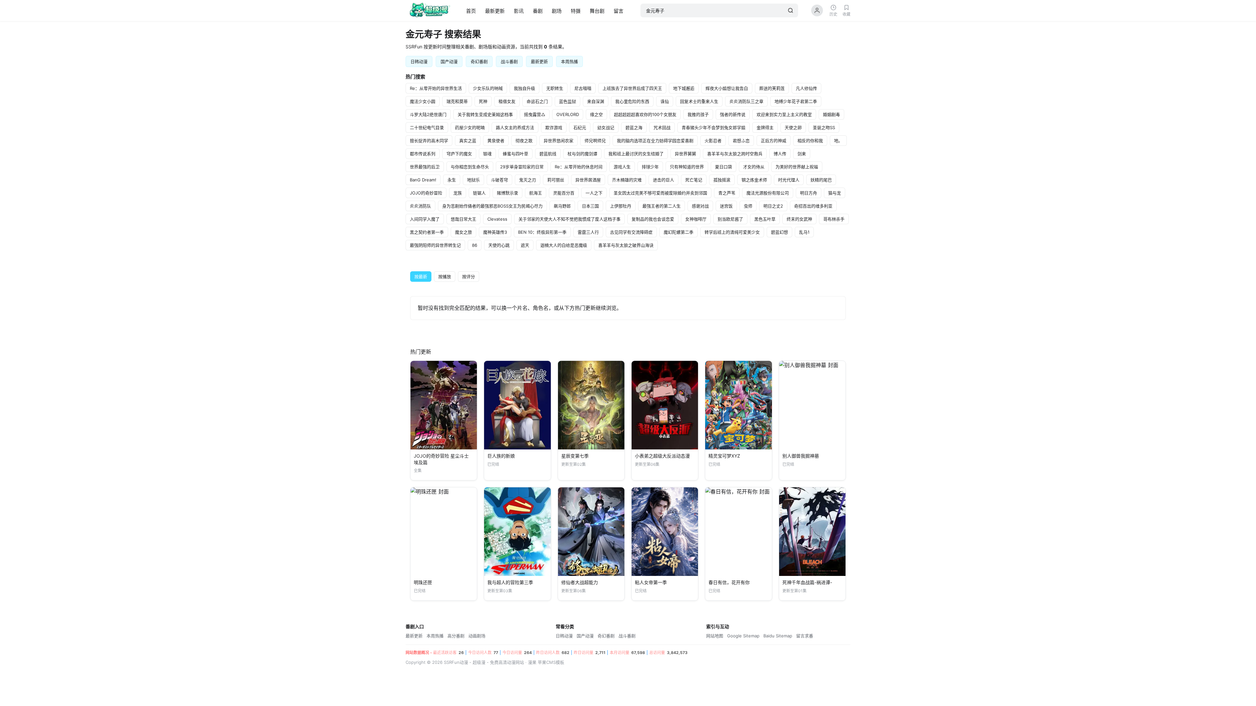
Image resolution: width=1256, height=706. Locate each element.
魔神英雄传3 (495, 232)
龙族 (457, 192)
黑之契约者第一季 (427, 232)
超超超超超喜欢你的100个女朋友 (645, 114)
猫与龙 (834, 192)
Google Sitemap (743, 635)
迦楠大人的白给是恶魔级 (563, 245)
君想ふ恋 (741, 140)
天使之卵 (793, 127)
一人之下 (593, 192)
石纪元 (579, 127)
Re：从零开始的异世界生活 (436, 88)
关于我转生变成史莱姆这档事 (485, 114)
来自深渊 (595, 101)
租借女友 (506, 101)
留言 (618, 11)
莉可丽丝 (555, 179)
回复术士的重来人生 (699, 101)
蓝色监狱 (567, 101)
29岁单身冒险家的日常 (522, 166)
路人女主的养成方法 (515, 127)
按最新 (420, 276)
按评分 (468, 276)
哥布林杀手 (834, 219)
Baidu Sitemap (777, 635)
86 (474, 245)
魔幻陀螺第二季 (678, 232)
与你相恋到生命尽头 (470, 166)
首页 (471, 11)
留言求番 (804, 635)
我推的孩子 (698, 114)
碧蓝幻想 (779, 232)
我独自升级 (524, 88)
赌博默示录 (507, 192)
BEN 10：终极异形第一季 (542, 232)
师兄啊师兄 (595, 140)
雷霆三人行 (588, 232)
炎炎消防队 (420, 206)
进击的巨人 (663, 179)
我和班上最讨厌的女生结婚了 (636, 153)
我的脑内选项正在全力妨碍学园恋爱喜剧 (655, 140)
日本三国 (590, 206)
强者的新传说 (732, 114)
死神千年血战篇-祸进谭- (807, 582)
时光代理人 (788, 179)
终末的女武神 (799, 219)
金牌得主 (765, 127)
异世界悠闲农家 (558, 140)
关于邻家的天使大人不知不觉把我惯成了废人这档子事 (569, 219)
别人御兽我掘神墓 (800, 456)
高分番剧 (455, 635)
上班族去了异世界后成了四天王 (632, 88)
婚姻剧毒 (831, 114)
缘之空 (596, 114)
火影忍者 (713, 140)
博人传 (780, 153)
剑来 (801, 153)
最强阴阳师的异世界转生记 (435, 245)
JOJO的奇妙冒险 (426, 192)
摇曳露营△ (534, 114)
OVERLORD (567, 114)
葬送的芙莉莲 (772, 88)
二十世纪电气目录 (427, 127)
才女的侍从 (753, 166)
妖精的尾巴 (821, 179)
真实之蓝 (467, 140)
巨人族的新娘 (501, 456)
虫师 (748, 206)
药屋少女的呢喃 (470, 127)
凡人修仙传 (806, 88)
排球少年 (650, 166)
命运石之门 (537, 101)
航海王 (535, 192)
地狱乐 (473, 179)
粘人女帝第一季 (651, 582)
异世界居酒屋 (588, 179)
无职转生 (554, 88)
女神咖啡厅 (695, 219)
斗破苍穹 (499, 179)
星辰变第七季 (575, 456)
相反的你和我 (810, 140)
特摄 (576, 11)
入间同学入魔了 (425, 219)
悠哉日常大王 (463, 219)
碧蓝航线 (547, 153)
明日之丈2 (773, 206)
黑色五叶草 (765, 219)
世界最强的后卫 (425, 166)
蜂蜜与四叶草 (515, 153)
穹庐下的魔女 (459, 153)
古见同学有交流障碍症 (631, 232)
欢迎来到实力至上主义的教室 (784, 114)
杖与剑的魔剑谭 (582, 153)
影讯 (519, 11)
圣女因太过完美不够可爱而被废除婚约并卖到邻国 (660, 192)
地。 (838, 140)
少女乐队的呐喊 (488, 88)
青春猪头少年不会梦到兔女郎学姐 (713, 127)
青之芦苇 (726, 192)
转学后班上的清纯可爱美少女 (732, 232)
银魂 (487, 153)
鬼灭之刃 (527, 179)
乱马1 (804, 232)
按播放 (444, 276)
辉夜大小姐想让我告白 (727, 88)
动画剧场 (476, 635)
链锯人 (479, 192)
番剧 (538, 11)
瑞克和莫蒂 (457, 101)
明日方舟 (808, 192)
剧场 (557, 11)
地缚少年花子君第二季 (796, 101)
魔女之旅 (463, 232)
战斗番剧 (509, 61)
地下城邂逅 (683, 88)
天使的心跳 (499, 245)
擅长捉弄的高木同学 (429, 140)
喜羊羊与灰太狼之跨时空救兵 (734, 153)
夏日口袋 (723, 166)
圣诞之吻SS (824, 127)
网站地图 (714, 635)
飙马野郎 (562, 206)
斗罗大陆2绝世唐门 (428, 114)
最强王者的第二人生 (661, 206)
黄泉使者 (495, 140)
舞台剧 (597, 11)
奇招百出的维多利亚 (813, 206)
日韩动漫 (418, 61)
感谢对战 (700, 206)
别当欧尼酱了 (730, 219)
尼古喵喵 (582, 88)
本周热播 (569, 61)
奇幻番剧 (479, 61)
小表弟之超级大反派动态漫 (662, 456)
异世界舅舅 (685, 153)
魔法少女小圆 (422, 101)
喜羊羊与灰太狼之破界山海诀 (626, 245)
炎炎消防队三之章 (746, 101)
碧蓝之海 (633, 127)
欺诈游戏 (553, 127)
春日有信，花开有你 (729, 582)
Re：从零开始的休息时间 (578, 166)
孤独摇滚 (721, 179)
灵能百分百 (563, 192)
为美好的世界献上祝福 (797, 166)
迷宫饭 (726, 206)
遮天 (525, 245)
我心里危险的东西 (632, 101)
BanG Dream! (423, 179)
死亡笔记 (693, 179)
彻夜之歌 (523, 140)
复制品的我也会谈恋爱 (653, 219)
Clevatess (497, 219)
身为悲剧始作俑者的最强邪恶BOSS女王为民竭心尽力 (492, 206)
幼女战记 (605, 127)
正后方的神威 (773, 140)
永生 (451, 179)
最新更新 (495, 11)
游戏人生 (622, 166)
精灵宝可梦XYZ (724, 456)
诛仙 (664, 101)
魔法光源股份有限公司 (767, 192)
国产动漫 (449, 61)
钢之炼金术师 (754, 179)
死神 (483, 101)
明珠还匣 (423, 582)
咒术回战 (662, 127)
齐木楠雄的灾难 (627, 179)
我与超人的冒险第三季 (510, 582)
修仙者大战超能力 (579, 582)
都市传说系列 (422, 153)
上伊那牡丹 (620, 206)
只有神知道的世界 (687, 166)
